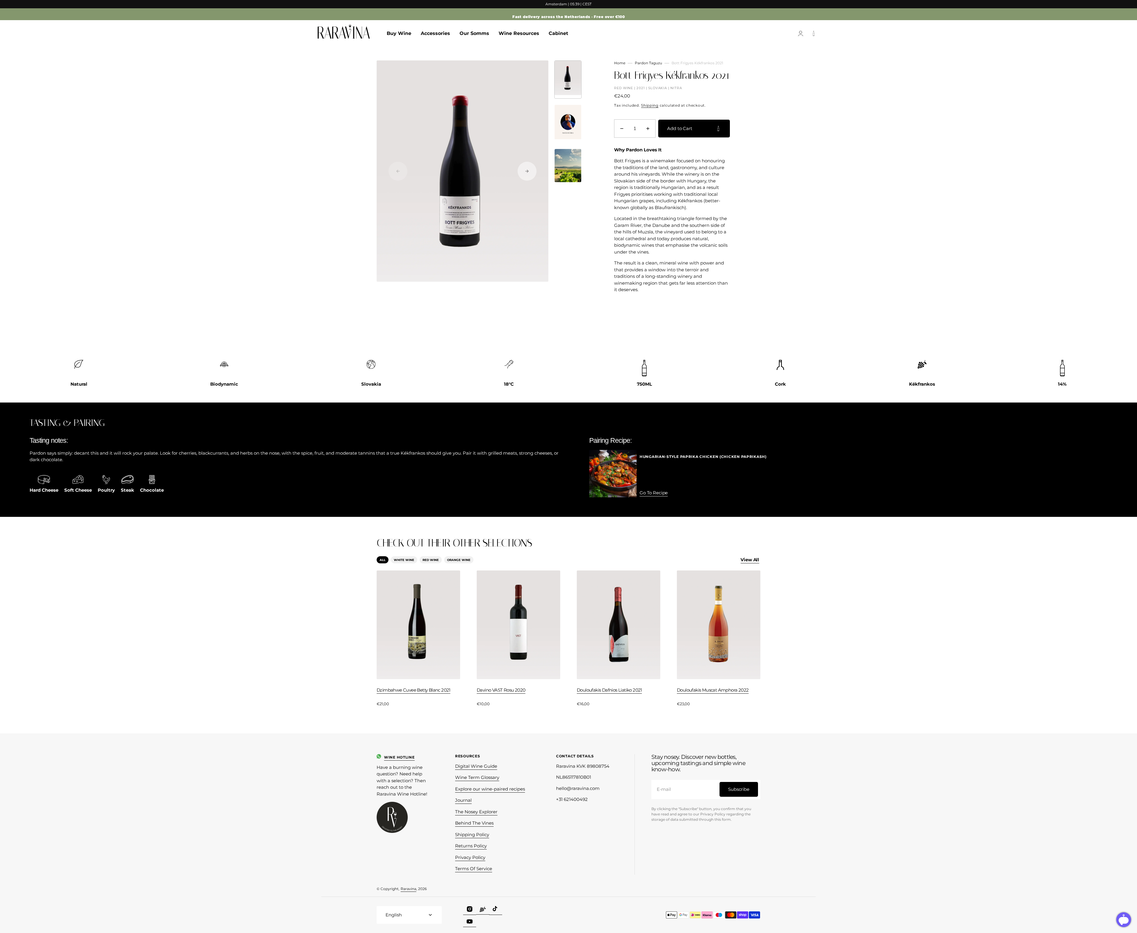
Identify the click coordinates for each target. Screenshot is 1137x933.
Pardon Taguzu (648, 63)
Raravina (408, 888)
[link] (703, 493)
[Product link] (418, 638)
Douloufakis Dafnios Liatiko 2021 (609, 690)
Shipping (650, 105)
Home (619, 63)
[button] (800, 33)
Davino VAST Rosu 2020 (501, 690)
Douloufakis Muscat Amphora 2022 (713, 690)
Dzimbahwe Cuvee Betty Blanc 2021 (413, 690)
